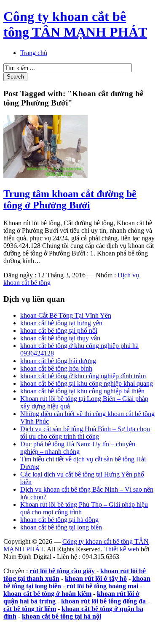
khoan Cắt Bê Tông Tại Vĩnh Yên (65, 315)
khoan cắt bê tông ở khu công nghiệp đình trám (83, 375)
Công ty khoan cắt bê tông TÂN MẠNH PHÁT (75, 24)
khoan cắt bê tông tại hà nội (61, 616)
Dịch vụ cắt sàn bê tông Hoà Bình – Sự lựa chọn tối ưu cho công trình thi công (85, 432)
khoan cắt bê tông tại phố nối (58, 330)
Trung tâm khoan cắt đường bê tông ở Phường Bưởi (70, 199)
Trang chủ (33, 52)
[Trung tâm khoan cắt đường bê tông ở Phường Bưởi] (45, 175)
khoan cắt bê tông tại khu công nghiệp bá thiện (82, 391)
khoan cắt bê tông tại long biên (61, 527)
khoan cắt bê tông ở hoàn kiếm (47, 593)
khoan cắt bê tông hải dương (58, 360)
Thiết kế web (121, 549)
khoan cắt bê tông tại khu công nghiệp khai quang (86, 383)
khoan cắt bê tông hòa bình (56, 368)
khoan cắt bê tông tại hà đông (59, 519)
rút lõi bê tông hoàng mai (102, 586)
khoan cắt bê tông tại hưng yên (61, 323)
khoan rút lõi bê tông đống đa (103, 601)
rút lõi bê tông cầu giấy (62, 570)
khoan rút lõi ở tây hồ (96, 578)
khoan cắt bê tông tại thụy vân (60, 338)
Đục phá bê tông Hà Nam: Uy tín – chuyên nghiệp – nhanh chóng (77, 447)
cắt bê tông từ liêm (29, 608)
